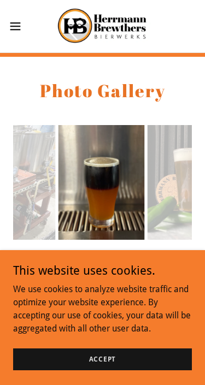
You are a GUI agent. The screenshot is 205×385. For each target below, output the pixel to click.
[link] (102, 26)
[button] (19, 26)
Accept (102, 359)
